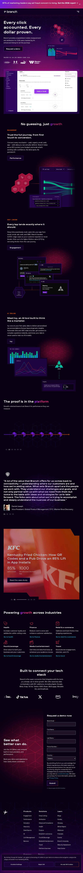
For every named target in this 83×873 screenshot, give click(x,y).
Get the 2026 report (67, 3)
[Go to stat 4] (20, 449)
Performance (15, 158)
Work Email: (51, 721)
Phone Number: (52, 746)
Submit (52, 783)
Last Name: (51, 738)
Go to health (8, 637)
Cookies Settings (16, 864)
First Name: (51, 729)
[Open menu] (78, 11)
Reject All (41, 864)
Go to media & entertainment (41, 656)
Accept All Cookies (67, 864)
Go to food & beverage (12, 656)
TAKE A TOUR (41, 91)
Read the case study (18, 580)
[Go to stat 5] (29, 449)
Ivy (11, 341)
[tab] (4, 514)
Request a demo (13, 49)
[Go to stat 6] (32, 449)
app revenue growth (36, 424)
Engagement (15, 248)
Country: (50, 755)
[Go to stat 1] (6, 449)
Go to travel (60, 656)
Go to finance (35, 637)
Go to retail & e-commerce (66, 637)
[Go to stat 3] (12, 449)
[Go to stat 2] (9, 449)
